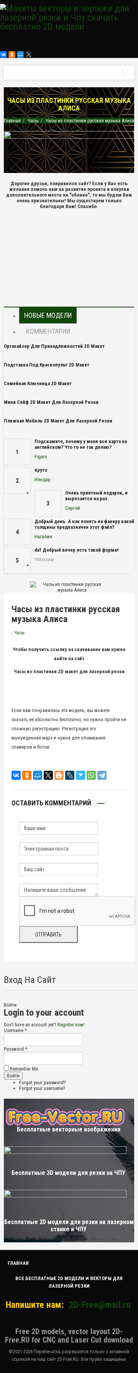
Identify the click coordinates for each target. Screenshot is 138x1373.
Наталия (43, 536)
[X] (28, 54)
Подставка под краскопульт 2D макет (46, 365)
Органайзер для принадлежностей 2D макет (54, 346)
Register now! (71, 1024)
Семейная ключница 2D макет (38, 383)
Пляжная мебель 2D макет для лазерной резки (58, 421)
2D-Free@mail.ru (99, 1304)
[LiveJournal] (69, 775)
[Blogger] (59, 775)
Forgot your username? (42, 1088)
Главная (12, 120)
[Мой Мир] (20, 54)
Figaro (40, 456)
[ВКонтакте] (3, 54)
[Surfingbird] (80, 775)
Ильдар (42, 479)
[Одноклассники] (11, 54)
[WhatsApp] (91, 775)
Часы (33, 120)
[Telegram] (102, 775)
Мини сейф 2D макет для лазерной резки (51, 402)
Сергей (72, 508)
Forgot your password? (42, 1082)
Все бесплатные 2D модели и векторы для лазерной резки (69, 1282)
